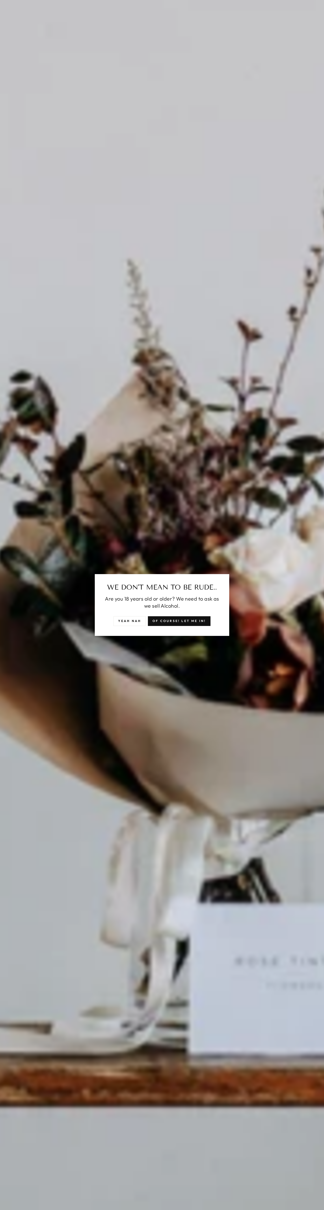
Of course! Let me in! (179, 621)
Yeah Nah (129, 621)
